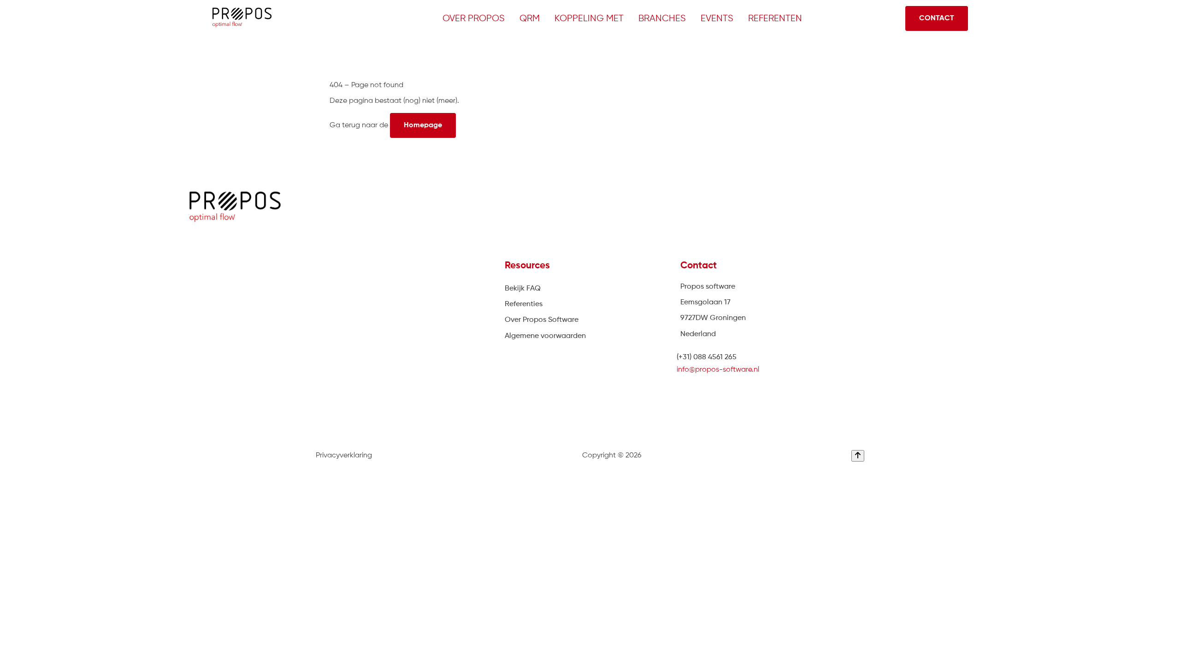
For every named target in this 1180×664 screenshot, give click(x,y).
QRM (529, 19)
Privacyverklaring (344, 455)
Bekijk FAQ (523, 288)
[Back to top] (857, 456)
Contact (936, 18)
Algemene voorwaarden (545, 336)
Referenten (775, 19)
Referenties (524, 304)
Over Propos (473, 19)
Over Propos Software (541, 320)
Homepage (423, 125)
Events (717, 19)
